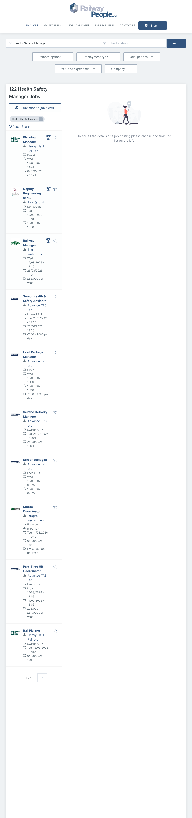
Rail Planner (31, 630)
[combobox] (53, 43)
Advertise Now (53, 25)
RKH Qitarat (36, 202)
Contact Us (127, 25)
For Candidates (78, 25)
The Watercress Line (35, 254)
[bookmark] (55, 137)
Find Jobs (32, 25)
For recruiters (104, 25)
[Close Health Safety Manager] (41, 119)
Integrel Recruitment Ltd (36, 520)
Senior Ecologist (35, 460)
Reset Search (22, 126)
